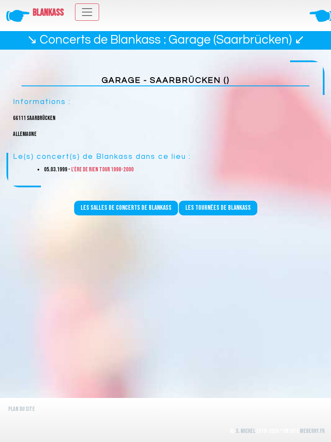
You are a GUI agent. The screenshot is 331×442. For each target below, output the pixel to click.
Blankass (48, 13)
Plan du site (21, 409)
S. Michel (245, 431)
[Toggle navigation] (87, 12)
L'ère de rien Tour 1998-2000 (102, 169)
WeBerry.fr (312, 431)
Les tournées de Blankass (218, 208)
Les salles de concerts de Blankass (126, 208)
